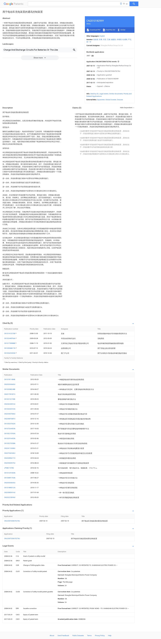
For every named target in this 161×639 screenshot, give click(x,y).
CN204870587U (9, 419)
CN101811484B (9, 379)
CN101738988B (10, 343)
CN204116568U (9, 448)
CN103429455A (10, 353)
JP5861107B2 (9, 468)
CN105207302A (9, 424)
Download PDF (95, 30)
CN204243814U (9, 404)
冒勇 (100, 39)
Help (109, 635)
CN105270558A (9, 443)
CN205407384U (9, 414)
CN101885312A (9, 488)
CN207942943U (9, 453)
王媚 (108, 39)
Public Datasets (78, 635)
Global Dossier (110, 100)
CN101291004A (9, 473)
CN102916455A (9, 438)
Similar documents (116, 94)
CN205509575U (9, 463)
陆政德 (95, 39)
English (102, 36)
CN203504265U (9, 483)
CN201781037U (9, 394)
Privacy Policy (100, 635)
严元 (129, 39)
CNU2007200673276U (12, 521)
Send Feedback (63, 635)
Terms (89, 635)
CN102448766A (10, 338)
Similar (122, 30)
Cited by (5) (94, 94)
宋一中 (88, 42)
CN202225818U (9, 497)
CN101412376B (10, 333)
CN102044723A (9, 409)
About (52, 635)
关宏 (104, 39)
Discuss (120, 100)
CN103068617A (10, 348)
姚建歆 (113, 39)
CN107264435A (9, 429)
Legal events (103, 94)
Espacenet (101, 100)
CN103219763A (9, 433)
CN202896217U (9, 458)
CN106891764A (9, 478)
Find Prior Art (110, 30)
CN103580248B (9, 389)
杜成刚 (124, 39)
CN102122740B (9, 399)
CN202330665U (9, 384)
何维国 (119, 39)
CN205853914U (9, 492)
